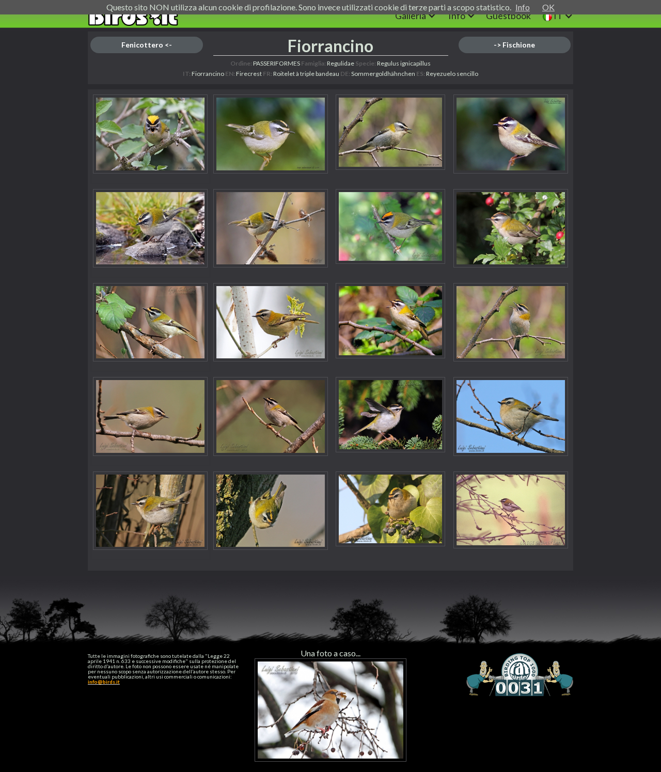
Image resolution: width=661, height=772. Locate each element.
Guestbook (508, 15)
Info (522, 7)
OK (548, 7)
